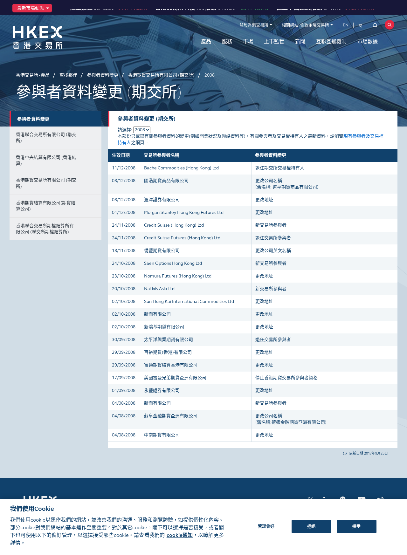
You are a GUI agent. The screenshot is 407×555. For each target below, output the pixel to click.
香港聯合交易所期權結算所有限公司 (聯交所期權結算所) (45, 229)
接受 (356, 526)
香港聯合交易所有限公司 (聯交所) (46, 137)
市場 (248, 41)
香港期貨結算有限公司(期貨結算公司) (45, 206)
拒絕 (311, 526)
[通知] (375, 26)
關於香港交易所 (253, 25)
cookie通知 (180, 535)
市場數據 (367, 41)
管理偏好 (266, 526)
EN (345, 25)
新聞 (300, 41)
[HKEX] (54, 37)
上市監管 (274, 41)
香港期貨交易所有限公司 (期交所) (46, 183)
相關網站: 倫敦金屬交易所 (305, 25)
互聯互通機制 (331, 41)
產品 (206, 41)
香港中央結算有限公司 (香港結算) (46, 160)
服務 (227, 41)
